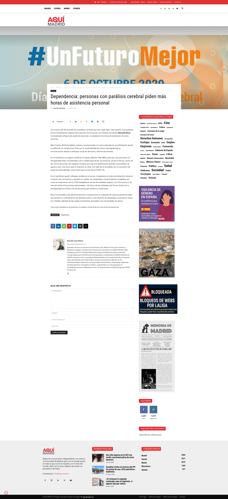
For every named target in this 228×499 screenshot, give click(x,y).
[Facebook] (161, 8)
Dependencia (65, 215)
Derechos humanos (151, 138)
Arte (160, 123)
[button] (182, 8)
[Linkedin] (75, 121)
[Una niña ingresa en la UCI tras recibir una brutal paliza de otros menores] (98, 458)
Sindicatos (145, 170)
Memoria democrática (155, 158)
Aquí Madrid (145, 401)
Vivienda (152, 178)
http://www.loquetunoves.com (76, 244)
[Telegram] (92, 121)
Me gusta (143, 407)
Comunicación (144, 127)
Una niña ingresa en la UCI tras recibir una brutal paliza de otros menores (120, 457)
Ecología (144, 142)
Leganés (162, 154)
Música (142, 162)
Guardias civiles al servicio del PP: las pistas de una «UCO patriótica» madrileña (121, 469)
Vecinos (143, 178)
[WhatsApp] (81, 121)
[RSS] (169, 8)
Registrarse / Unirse (138, 2)
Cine (167, 123)
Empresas (146, 146)
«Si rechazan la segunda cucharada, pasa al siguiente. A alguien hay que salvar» (119, 481)
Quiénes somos (152, 2)
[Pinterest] (86, 121)
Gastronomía (150, 150)
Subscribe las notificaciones (150, 435)
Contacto (177, 2)
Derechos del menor (147, 135)
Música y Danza (153, 162)
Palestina (143, 166)
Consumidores (154, 127)
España (57, 8)
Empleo (171, 142)
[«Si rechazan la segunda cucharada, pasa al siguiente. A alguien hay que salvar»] (98, 482)
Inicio (52, 87)
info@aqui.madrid (61, 473)
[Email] (103, 121)
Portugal (160, 166)
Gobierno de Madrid (145, 154)
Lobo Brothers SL (88, 497)
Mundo (67, 8)
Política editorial (166, 2)
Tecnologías (145, 174)
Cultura (162, 127)
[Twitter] (173, 8)
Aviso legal (142, 497)
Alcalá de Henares (152, 123)
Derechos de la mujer (155, 131)
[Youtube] (177, 8)
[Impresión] (97, 121)
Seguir (153, 407)
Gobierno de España (164, 150)
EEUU (163, 143)
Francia (142, 150)
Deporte (143, 131)
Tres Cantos (156, 174)
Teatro (168, 170)
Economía (155, 142)
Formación (168, 146)
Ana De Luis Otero (59, 108)
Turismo (164, 174)
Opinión (76, 8)
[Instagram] (165, 8)
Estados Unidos (157, 147)
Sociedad (158, 170)
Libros (169, 154)
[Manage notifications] (6, 493)
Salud (168, 166)
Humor (155, 154)
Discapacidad (168, 139)
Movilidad (169, 158)
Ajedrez (142, 123)
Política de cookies (155, 497)
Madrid (47, 8)
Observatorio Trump (167, 162)
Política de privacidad (170, 497)
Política (152, 166)
